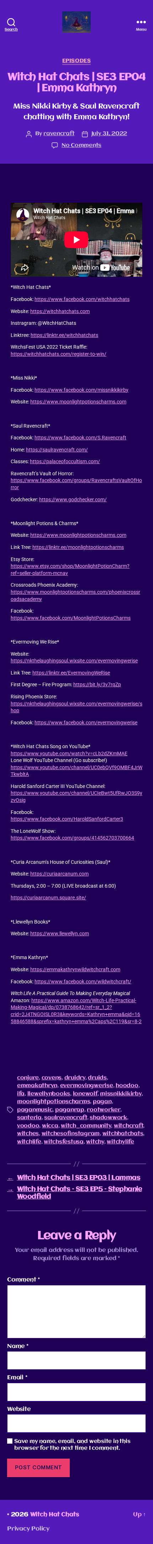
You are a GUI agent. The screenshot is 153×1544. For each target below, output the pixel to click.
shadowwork (108, 1118)
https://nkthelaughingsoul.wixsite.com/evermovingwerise (74, 660)
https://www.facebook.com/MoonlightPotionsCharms (71, 618)
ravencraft (58, 134)
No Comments (81, 145)
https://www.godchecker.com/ (73, 499)
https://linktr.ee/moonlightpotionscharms (78, 547)
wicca (50, 1126)
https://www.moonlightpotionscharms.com (78, 401)
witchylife (120, 1142)
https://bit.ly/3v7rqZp (97, 684)
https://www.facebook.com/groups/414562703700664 (72, 838)
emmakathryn (37, 1086)
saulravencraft (65, 1118)
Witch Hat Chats (54, 1515)
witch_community (86, 1126)
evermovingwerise (86, 1086)
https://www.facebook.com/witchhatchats (82, 299)
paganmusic (34, 1110)
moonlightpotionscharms (53, 1102)
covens (52, 1078)
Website (19, 1409)
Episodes (76, 61)
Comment (23, 1280)
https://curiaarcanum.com (59, 874)
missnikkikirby (120, 1094)
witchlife (29, 1142)
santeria (29, 1118)
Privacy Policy (28, 1529)
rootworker (103, 1110)
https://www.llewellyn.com (59, 933)
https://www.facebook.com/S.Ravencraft (80, 437)
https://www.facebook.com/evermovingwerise (86, 722)
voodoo (28, 1126)
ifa (21, 1094)
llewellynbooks (48, 1094)
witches (28, 1134)
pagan (102, 1102)
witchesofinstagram (71, 1134)
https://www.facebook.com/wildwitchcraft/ (83, 981)
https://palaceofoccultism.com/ (65, 461)
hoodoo (127, 1086)
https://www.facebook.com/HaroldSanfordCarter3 (67, 819)
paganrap (69, 1110)
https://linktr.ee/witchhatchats (64, 335)
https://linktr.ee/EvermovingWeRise (71, 673)
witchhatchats (122, 1134)
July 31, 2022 (109, 134)
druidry (74, 1078)
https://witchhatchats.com (60, 311)
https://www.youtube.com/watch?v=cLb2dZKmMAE (69, 753)
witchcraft (128, 1126)
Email (17, 1378)
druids (97, 1078)
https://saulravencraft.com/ (57, 450)
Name (17, 1346)
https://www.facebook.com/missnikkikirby (81, 390)
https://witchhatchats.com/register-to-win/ (58, 354)
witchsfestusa (64, 1142)
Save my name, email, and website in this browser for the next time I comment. (72, 1445)
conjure (28, 1078)
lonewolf (85, 1094)
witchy (95, 1142)
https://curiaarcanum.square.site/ (48, 897)
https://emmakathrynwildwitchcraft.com (75, 969)
